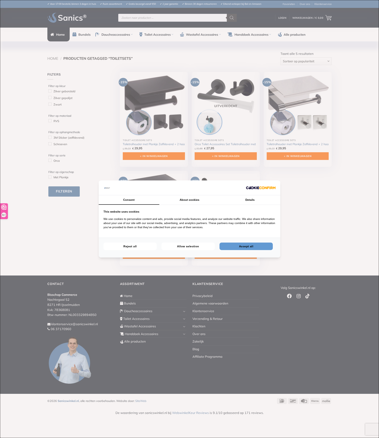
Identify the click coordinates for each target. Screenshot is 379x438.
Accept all (246, 246)
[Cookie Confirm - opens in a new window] (261, 187)
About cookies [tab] (189, 199)
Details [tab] (250, 199)
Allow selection (188, 246)
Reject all (130, 246)
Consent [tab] (129, 199)
